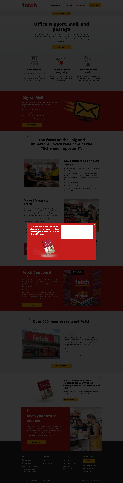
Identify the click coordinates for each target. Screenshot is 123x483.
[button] (94, 224)
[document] (61, 241)
